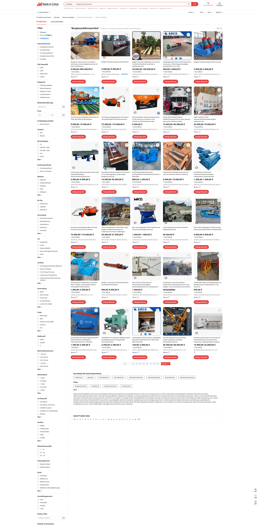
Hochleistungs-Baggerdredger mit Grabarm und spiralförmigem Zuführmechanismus (115, 118)
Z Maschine (78, 377)
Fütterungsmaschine (80, 8)
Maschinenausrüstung (187, 377)
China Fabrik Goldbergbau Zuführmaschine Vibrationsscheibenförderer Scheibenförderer (208, 228)
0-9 (74, 419)
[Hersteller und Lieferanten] (47, 4)
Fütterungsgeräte (143, 8)
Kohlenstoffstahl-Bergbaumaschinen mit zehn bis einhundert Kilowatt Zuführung (175, 173)
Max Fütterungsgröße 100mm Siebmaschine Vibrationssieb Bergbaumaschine (146, 228)
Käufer (191, 12)
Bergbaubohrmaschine (165, 8)
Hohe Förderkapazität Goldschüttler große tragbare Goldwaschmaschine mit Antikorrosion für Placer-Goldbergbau (114, 229)
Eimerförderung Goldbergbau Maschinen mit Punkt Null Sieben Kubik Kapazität (85, 118)
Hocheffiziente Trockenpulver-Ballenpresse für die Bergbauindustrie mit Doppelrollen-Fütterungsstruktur (115, 340)
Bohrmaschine (154, 8)
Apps (209, 12)
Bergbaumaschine (93, 8)
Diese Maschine (170, 377)
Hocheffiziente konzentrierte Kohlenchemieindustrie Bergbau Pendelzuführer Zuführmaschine (204, 174)
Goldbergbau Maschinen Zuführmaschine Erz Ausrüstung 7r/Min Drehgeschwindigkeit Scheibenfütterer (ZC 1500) (177, 64)
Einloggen (219, 5)
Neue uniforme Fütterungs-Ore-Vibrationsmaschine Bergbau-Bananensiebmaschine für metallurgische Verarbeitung (145, 285)
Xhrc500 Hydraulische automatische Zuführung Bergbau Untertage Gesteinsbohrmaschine (174, 340)
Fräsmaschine (123, 8)
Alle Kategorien (44, 12)
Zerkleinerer (102, 8)
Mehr (75, 390)
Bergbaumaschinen (112, 8)
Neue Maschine (119, 377)
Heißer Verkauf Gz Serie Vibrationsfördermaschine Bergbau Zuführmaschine (205, 119)
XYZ (139, 419)
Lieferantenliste (57, 21)
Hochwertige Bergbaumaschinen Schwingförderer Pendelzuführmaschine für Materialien (146, 174)
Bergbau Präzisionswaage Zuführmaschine (115, 62)
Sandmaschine (133, 8)
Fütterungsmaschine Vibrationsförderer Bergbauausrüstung (175, 228)
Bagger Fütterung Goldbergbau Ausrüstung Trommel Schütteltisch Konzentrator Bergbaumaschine (146, 64)
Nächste (165, 364)
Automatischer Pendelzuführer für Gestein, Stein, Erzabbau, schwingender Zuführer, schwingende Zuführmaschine (84, 285)
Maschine (91, 377)
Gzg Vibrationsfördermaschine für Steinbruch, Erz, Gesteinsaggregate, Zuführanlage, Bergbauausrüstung (115, 174)
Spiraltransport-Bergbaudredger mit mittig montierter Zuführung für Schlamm (84, 228)
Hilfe (201, 12)
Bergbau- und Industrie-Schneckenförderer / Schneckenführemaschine (115, 284)
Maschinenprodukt (154, 377)
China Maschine (104, 377)
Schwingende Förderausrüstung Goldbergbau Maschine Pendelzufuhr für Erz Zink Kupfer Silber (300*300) (146, 340)
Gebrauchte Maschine (136, 377)
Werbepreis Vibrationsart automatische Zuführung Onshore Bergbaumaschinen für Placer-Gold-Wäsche (84, 64)
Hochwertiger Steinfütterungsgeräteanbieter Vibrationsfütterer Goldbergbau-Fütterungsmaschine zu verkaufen (85, 340)
